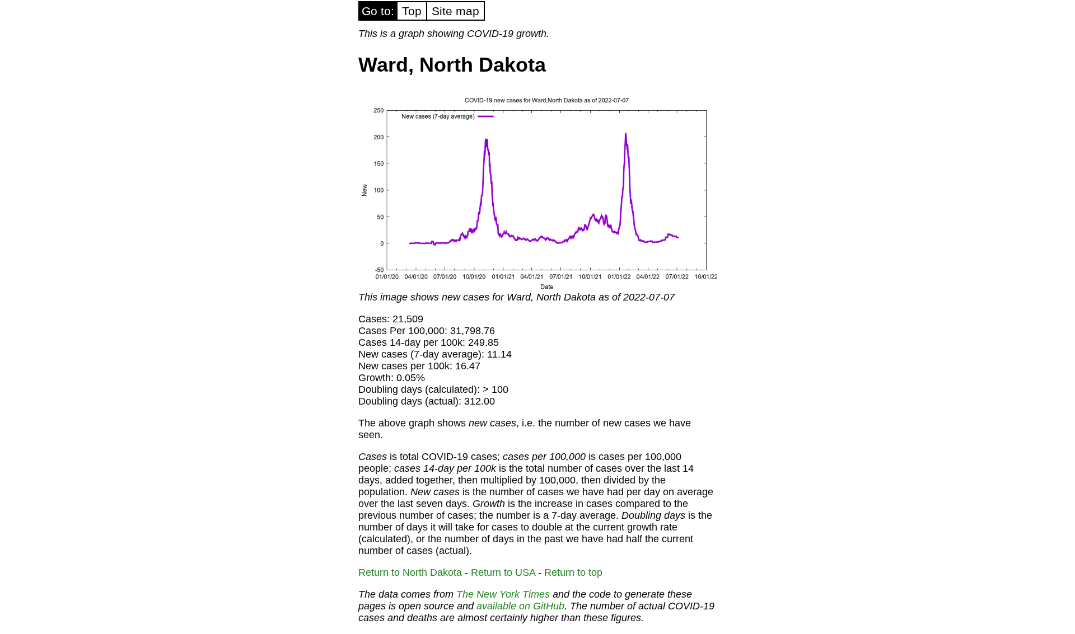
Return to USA (503, 572)
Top (412, 10)
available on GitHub (520, 606)
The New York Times (503, 594)
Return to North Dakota (410, 572)
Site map (455, 10)
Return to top (573, 572)
